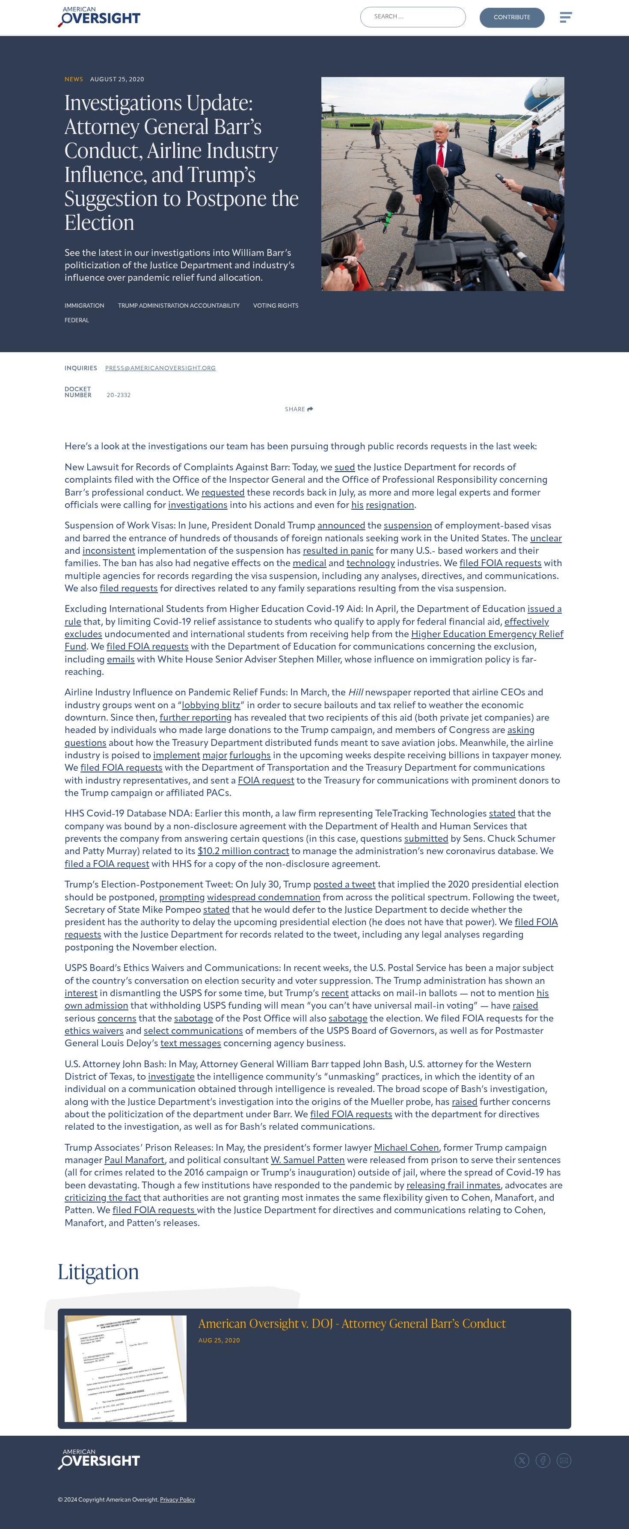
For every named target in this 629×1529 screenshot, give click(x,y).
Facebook (543, 1460)
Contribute (512, 18)
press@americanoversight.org (160, 368)
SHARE (296, 410)
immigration (84, 306)
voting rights (276, 306)
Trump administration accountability (179, 306)
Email (564, 1460)
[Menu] (565, 17)
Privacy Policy (177, 1500)
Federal (77, 321)
